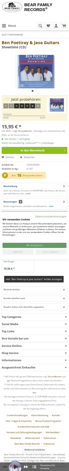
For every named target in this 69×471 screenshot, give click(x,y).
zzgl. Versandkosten (22, 131)
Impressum (49, 443)
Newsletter (15, 438)
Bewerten (29, 157)
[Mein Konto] (56, 25)
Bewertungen (10, 201)
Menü (12, 26)
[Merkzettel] (48, 25)
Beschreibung (10, 186)
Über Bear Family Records (27, 443)
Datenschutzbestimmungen (50, 216)
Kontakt (56, 415)
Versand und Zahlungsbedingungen (24, 432)
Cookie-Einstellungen (17, 415)
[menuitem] (9, 25)
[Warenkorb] (64, 25)
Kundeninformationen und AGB (33, 426)
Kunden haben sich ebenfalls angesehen (24, 307)
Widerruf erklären (34, 449)
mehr (28, 193)
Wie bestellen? (53, 432)
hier (34, 392)
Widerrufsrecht (32, 438)
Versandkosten (55, 376)
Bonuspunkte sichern (32, 175)
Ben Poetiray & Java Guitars (30, 42)
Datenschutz (50, 438)
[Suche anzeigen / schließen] (40, 25)
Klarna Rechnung (39, 415)
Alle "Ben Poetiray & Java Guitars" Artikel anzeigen (34, 279)
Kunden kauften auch (14, 298)
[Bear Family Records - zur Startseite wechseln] (12, 7)
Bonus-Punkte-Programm (48, 420)
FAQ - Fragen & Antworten (19, 420)
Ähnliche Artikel (12, 289)
